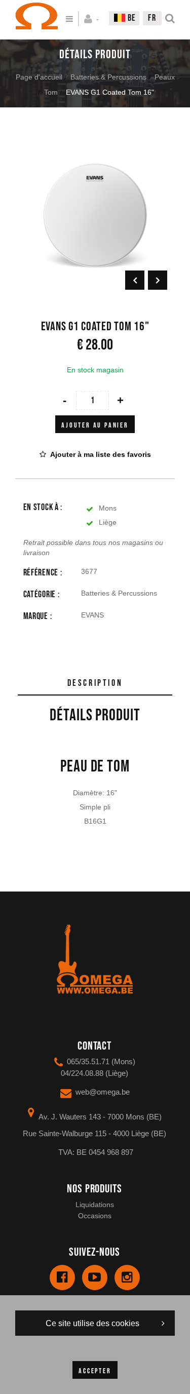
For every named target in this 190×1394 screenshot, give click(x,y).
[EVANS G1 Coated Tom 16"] (95, 142)
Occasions (94, 1216)
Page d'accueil (39, 77)
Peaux (165, 77)
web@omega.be (102, 1092)
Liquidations (94, 1205)
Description (95, 683)
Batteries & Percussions (108, 77)
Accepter (95, 1371)
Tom (51, 92)
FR (152, 18)
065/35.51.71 (88, 1061)
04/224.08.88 (82, 1073)
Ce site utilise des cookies (92, 1323)
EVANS (92, 615)
